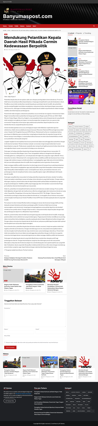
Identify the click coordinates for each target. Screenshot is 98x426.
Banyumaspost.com (27, 16)
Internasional (79, 133)
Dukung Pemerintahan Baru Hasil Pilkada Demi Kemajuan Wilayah (52, 258)
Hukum (22, 26)
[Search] (94, 26)
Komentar (7, 308)
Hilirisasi (83, 129)
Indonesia (71, 133)
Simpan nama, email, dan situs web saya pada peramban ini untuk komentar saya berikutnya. (32, 342)
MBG (81, 136)
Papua (70, 142)
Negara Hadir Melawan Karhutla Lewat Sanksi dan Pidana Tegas (12, 286)
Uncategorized (77, 149)
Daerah (87, 126)
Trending (90, 146)
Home (5, 26)
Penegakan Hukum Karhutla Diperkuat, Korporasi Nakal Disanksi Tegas (49, 408)
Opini (34, 26)
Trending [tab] (87, 33)
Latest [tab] (71, 33)
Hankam (77, 129)
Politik (16, 26)
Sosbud (28, 26)
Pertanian (76, 142)
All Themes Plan (9, 401)
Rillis (74, 146)
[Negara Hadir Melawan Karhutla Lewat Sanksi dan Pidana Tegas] (13, 276)
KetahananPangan (73, 136)
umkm (70, 149)
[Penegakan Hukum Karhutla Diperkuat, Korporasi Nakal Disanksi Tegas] (72, 72)
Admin (7, 49)
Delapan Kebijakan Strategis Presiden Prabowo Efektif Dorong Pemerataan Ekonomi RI (18, 258)
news (77, 139)
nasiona (86, 136)
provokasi (89, 142)
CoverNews (54, 423)
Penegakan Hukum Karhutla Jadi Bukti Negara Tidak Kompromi (35, 286)
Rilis (70, 146)
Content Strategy (78, 126)
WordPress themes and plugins (23, 393)
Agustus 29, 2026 (13, 290)
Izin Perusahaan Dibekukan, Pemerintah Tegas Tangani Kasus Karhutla (48, 403)
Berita (80, 58)
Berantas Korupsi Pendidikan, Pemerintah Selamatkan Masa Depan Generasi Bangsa (48, 413)
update (85, 149)
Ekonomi (71, 129)
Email (38, 329)
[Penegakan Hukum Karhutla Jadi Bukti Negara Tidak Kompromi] (35, 276)
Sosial (79, 146)
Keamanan (87, 133)
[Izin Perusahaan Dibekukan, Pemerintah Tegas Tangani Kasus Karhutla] (72, 62)
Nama (6, 329)
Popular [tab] (79, 33)
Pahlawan (87, 139)
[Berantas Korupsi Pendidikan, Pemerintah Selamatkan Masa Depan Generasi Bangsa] (56, 276)
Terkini (11, 26)
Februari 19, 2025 (13, 49)
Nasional (71, 139)
